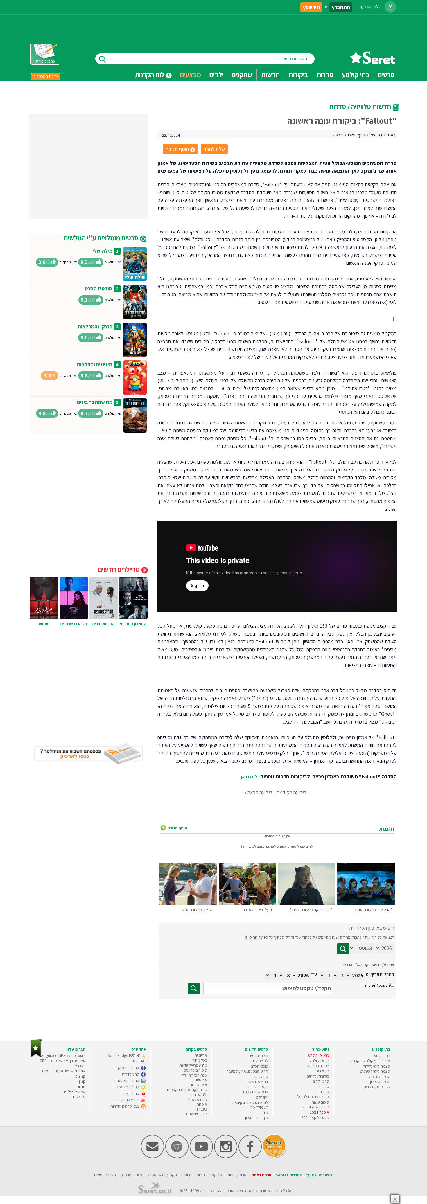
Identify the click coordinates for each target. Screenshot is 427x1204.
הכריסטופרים (103, 623)
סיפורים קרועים (195, 1070)
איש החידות (198, 1084)
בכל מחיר (199, 1060)
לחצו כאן (249, 777)
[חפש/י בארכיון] (194, 988)
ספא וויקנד (260, 1076)
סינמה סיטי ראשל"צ (375, 1071)
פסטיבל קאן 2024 (315, 1117)
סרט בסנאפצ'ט (128, 1087)
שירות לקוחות (237, 1175)
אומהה (202, 1104)
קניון (82, 1081)
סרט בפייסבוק (129, 1067)
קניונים (80, 1076)
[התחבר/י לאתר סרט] (390, 7)
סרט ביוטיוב (131, 1093)
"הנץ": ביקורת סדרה (258, 909)
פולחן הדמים (258, 1055)
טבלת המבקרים (45, 76)
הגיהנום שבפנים (73, 623)
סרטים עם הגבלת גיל (313, 1096)
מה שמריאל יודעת (193, 1065)
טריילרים (322, 1071)
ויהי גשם (262, 1097)
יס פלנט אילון (380, 1081)
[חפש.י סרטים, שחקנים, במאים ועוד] (101, 58)
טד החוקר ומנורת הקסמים (187, 1089)
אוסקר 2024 (319, 1112)
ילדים (216, 74)
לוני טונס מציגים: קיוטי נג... (248, 1102)
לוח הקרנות (150, 74)
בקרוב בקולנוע (318, 1065)
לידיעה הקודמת (291, 792)
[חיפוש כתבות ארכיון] (343, 948)
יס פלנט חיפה (379, 1076)
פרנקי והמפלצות (95, 326)
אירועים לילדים (74, 1091)
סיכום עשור (320, 1102)
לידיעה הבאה (259, 792)
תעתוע (44, 623)
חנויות (80, 1086)
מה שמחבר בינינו (94, 402)
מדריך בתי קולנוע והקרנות (370, 1060)
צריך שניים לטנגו (255, 1092)
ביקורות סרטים (318, 1076)
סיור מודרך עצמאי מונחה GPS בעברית (62, 1063)
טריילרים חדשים (119, 569)
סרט (252, 1190)
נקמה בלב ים (258, 1086)
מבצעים (190, 74)
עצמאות (200, 1079)
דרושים (186, 1175)
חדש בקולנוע (319, 1060)
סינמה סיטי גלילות (376, 1066)
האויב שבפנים (196, 1114)
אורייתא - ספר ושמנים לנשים (63, 1071)
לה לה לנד (260, 1060)
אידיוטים (201, 1055)
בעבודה (201, 1109)
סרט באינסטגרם (127, 1080)
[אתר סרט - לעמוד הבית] (36, 1056)
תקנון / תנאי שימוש (162, 1175)
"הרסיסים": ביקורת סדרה (373, 909)
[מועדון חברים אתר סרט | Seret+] (152, 1157)
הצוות (200, 1175)
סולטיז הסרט (98, 288)
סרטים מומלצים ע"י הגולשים (102, 237)
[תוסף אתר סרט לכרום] (177, 1157)
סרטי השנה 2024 (315, 1107)
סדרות (324, 1091)
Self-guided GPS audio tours (62, 1055)
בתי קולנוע (382, 1055)
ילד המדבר (198, 1094)
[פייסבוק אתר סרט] (250, 1157)
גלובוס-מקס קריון (377, 1086)
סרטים (324, 1086)
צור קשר (215, 1175)
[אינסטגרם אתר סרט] (225, 1157)
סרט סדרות (131, 1074)
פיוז (265, 1112)
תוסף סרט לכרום (126, 1099)
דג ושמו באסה (257, 1081)
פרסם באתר (261, 1175)
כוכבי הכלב (259, 1066)
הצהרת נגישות (105, 1175)
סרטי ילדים (321, 1081)
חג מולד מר (259, 1107)
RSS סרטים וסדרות (125, 1106)
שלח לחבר (214, 149)
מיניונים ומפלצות (94, 364)
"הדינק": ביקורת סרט (198, 909)
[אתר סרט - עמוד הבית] (373, 62)
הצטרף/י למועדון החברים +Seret (304, 1175)
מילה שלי (102, 250)
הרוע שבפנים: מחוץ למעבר (247, 1071)
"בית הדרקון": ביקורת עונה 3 (311, 909)
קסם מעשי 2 (197, 1099)
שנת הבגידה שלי (194, 1075)
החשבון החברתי (133, 623)
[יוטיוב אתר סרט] (201, 1157)
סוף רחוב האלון (256, 1117)
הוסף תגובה (180, 149)
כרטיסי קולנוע (318, 1055)
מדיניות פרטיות (131, 1175)
